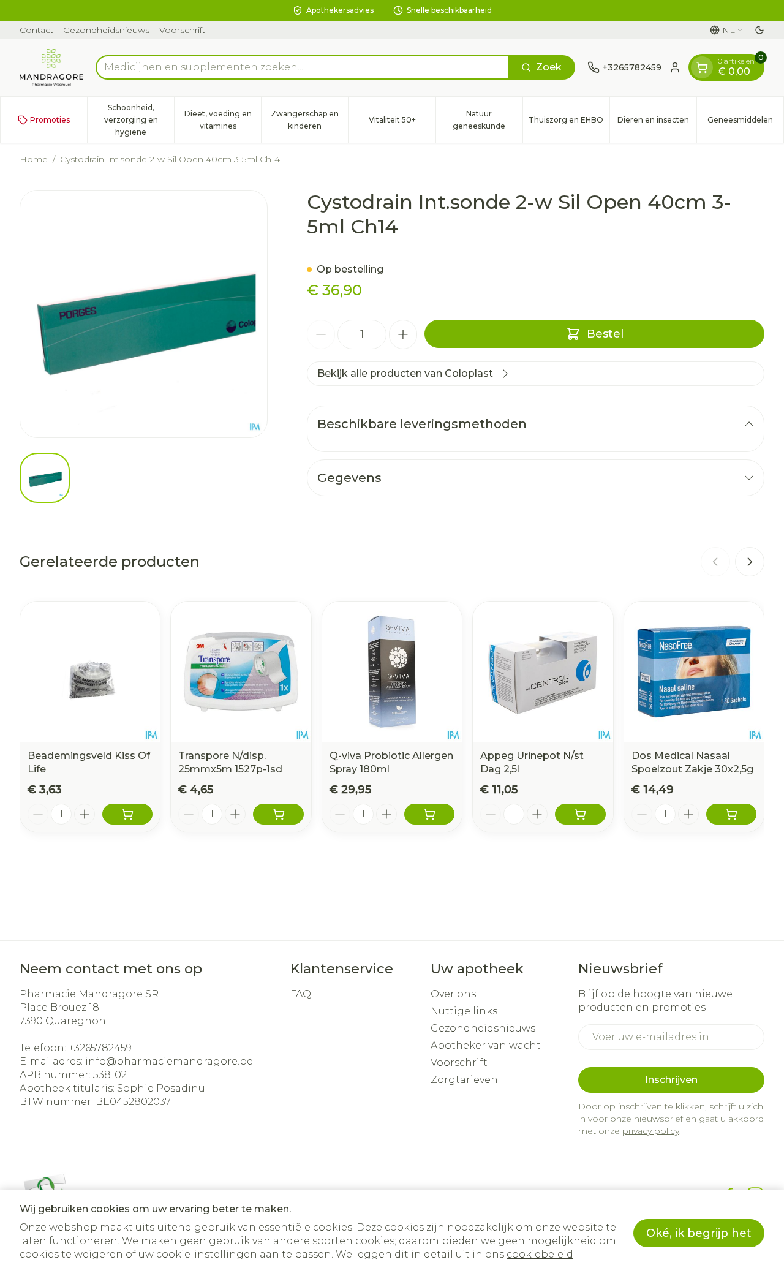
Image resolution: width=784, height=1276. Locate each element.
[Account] (675, 67)
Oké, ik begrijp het (699, 1233)
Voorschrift (182, 30)
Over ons (453, 994)
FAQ (300, 994)
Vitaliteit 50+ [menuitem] (402, 122)
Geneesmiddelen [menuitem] (745, 122)
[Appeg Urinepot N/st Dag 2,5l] (542, 671)
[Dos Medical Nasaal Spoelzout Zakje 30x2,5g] (694, 671)
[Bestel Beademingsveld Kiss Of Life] (127, 814)
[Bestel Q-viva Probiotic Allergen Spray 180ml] (429, 814)
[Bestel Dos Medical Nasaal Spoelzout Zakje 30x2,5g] (731, 814)
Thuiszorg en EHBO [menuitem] (569, 122)
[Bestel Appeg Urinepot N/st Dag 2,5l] (580, 814)
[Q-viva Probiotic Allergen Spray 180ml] (392, 671)
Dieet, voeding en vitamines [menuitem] (222, 119)
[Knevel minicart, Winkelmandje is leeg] (702, 67)
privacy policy (650, 1130)
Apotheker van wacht (486, 1045)
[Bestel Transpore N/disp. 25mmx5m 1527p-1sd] (278, 814)
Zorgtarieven (464, 1079)
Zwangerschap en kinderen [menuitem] (309, 119)
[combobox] (302, 67)
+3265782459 (100, 1048)
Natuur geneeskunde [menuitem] (487, 119)
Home (34, 159)
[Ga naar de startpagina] (51, 67)
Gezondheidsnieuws (106, 30)
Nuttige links (464, 1011)
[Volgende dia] (749, 561)
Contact (36, 30)
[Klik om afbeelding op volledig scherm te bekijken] (143, 314)
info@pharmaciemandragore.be (169, 1061)
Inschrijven (671, 1079)
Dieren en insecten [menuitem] (656, 122)
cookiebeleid (540, 1254)
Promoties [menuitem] (50, 119)
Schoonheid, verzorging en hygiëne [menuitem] (139, 120)
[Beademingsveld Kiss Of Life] (90, 671)
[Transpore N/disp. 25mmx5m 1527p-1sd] (241, 671)
